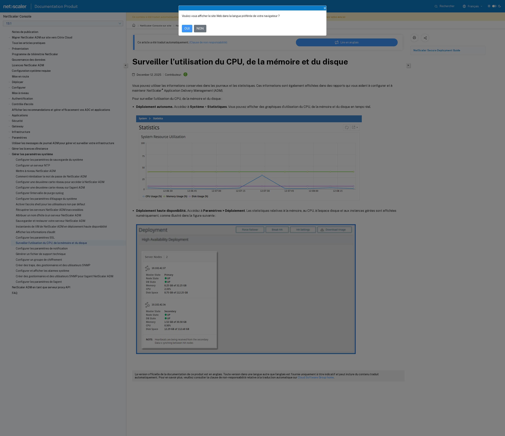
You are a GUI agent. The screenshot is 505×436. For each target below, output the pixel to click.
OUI (187, 28)
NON (200, 28)
